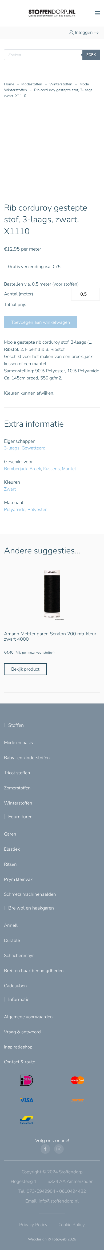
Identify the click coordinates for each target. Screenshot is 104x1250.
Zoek (91, 55)
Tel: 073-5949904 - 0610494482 (52, 1191)
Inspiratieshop (18, 1047)
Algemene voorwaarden (28, 1017)
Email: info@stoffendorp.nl (52, 1201)
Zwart (10, 489)
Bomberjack (15, 469)
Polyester (37, 509)
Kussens (51, 469)
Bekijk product (25, 669)
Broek (35, 469)
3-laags (11, 448)
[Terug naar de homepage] (52, 13)
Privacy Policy (33, 1225)
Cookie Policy (71, 1225)
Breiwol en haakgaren (31, 908)
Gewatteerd (34, 448)
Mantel (69, 469)
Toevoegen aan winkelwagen (40, 322)
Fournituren (20, 817)
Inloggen (84, 32)
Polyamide (14, 509)
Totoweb (59, 1239)
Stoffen (16, 725)
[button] (97, 13)
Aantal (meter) (18, 294)
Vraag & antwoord (22, 1032)
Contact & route (19, 1062)
